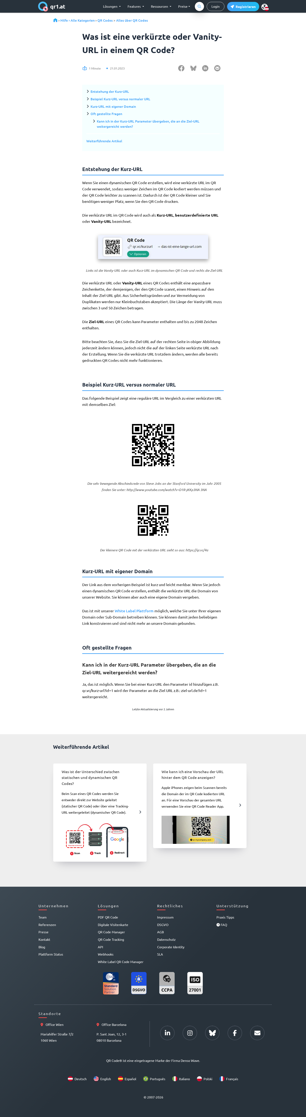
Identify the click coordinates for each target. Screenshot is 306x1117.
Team (43, 917)
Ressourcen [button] (160, 6)
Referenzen (47, 924)
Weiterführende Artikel (104, 141)
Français (232, 1079)
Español (130, 1079)
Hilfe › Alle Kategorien (77, 20)
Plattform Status (51, 954)
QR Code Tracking (111, 939)
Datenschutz (166, 939)
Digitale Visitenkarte (113, 924)
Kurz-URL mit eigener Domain (113, 106)
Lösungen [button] (110, 6)
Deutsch (81, 1079)
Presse (44, 932)
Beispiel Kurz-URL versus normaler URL (120, 99)
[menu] (264, 6)
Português (157, 1079)
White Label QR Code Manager (120, 962)
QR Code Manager (111, 932)
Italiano (184, 1079)
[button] (243, 6)
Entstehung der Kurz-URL (110, 91)
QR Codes (105, 20)
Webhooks (105, 954)
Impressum (165, 917)
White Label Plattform (134, 610)
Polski (208, 1079)
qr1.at (57, 6)
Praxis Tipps (225, 917)
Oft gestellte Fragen (106, 113)
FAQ (223, 924)
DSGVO (162, 924)
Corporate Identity (170, 947)
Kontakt (44, 939)
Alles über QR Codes (132, 20)
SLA (160, 954)
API (100, 947)
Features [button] (135, 6)
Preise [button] (183, 6)
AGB (160, 932)
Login (215, 6)
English (105, 1079)
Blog (42, 947)
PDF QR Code (108, 917)
